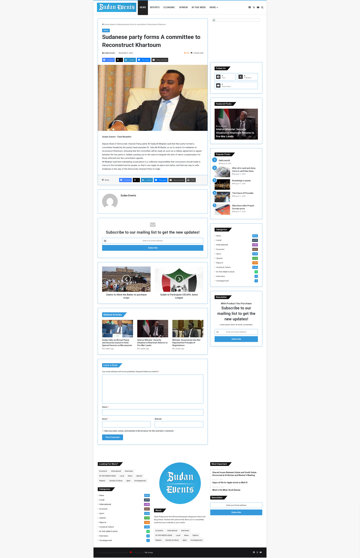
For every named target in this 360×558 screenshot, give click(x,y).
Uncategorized (222, 281)
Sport (218, 254)
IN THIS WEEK (199, 7)
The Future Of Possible (242, 193)
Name (105, 407)
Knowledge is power (241, 180)
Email (105, 419)
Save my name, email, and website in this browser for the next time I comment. (139, 431)
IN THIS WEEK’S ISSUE (225, 272)
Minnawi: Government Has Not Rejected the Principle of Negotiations (186, 342)
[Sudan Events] (117, 7)
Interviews (220, 276)
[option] (236, 124)
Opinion (183, 7)
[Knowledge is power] (222, 184)
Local (218, 240)
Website (158, 419)
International (222, 245)
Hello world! (224, 160)
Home (106, 24)
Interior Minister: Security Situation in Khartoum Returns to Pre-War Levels (152, 342)
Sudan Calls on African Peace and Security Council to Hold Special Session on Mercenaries (117, 342)
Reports (155, 7)
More (213, 7)
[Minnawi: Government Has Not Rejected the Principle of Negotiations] (187, 328)
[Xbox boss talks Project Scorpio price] (222, 209)
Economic (169, 7)
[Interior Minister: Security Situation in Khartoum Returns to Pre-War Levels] (152, 328)
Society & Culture (223, 267)
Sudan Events (109, 53)
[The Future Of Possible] (222, 197)
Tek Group (149, 552)
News (143, 7)
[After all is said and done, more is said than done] (222, 172)
